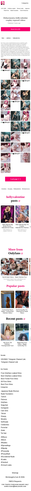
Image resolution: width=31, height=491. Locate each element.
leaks (4, 459)
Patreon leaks (20, 8)
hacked (5, 462)
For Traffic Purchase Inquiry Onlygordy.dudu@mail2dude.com (15, 485)
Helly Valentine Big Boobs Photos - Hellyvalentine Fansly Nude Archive (7, 227)
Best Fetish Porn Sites (9, 379)
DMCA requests (15, 481)
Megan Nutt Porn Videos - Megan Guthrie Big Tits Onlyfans (22, 345)
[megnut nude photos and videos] (22, 332)
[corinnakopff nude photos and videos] (7, 299)
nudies (4, 443)
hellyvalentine (17, 189)
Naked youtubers (14, 10)
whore (4, 437)
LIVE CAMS (3, 8)
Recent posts (14, 318)
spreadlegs (6, 445)
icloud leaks (7, 465)
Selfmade (4, 422)
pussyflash (6, 454)
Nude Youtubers (7, 394)
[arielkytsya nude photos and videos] (22, 299)
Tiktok (3, 413)
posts (14, 200)
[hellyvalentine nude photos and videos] (7, 214)
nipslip (4, 448)
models (4, 419)
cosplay (10, 189)
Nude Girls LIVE (15, 29)
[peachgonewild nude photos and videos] (7, 332)
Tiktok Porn (6, 10)
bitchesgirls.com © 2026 (15, 477)
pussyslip (5, 451)
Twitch (3, 397)
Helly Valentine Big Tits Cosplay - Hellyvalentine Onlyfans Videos (22, 227)
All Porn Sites (6, 381)
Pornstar (4, 427)
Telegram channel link (9, 362)
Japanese (27, 8)
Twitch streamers (24, 10)
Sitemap (15, 473)
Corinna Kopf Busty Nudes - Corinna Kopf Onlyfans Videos (7, 311)
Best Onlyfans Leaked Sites (11, 376)
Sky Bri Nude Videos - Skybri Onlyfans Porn (14, 277)
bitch (4, 440)
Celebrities (5, 425)
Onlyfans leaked (11, 8)
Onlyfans (14, 253)
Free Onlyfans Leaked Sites (11, 373)
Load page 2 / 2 (15, 179)
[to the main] (2, 3)
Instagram (5, 408)
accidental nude (8, 457)
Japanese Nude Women (10, 391)
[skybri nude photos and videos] (14, 266)
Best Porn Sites (7, 384)
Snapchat (4, 405)
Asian (3, 430)
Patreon (4, 399)
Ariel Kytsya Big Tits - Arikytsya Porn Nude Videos (22, 311)
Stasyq (3, 416)
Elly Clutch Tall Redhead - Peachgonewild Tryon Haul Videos (7, 345)
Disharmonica (26, 189)
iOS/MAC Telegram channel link (13, 359)
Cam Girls (4, 411)
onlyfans (4, 189)
